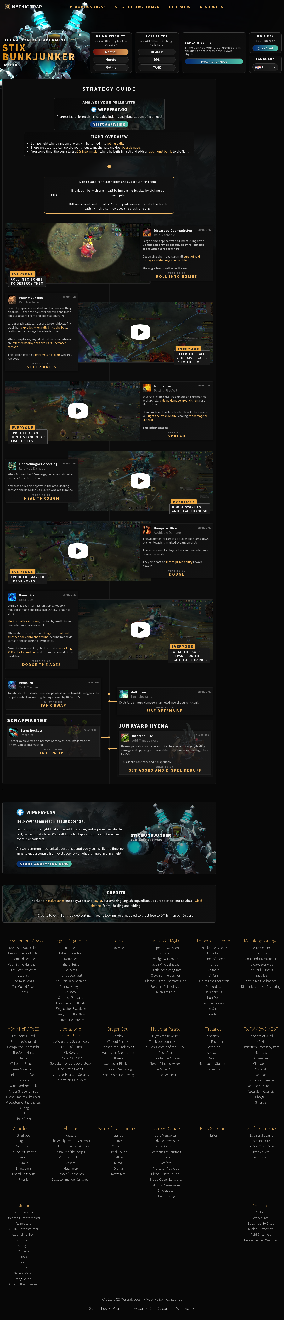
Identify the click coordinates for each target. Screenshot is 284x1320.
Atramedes (261, 1058)
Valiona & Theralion (260, 1086)
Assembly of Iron (23, 1235)
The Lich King (165, 1196)
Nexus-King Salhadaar (261, 981)
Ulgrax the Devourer (165, 1036)
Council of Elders (213, 959)
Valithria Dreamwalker (166, 1185)
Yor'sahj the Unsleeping (118, 1047)
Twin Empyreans (213, 1003)
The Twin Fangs (23, 981)
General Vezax (23, 1273)
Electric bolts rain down (23, 621)
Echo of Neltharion (71, 1174)
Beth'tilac (213, 1047)
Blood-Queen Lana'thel (166, 1180)
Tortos (213, 964)
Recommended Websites (260, 1240)
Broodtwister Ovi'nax (165, 1058)
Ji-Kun (213, 975)
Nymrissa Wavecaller (23, 948)
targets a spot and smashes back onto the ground (38, 635)
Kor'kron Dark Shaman (70, 981)
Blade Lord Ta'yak (23, 1075)
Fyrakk (23, 1180)
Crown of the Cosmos (165, 975)
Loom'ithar (260, 953)
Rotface (165, 1163)
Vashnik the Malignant (23, 964)
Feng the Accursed (23, 1042)
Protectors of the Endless (23, 1102)
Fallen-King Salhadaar (166, 964)
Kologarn (23, 1240)
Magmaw (260, 1053)
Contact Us (174, 1299)
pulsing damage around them (179, 400)
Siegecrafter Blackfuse (71, 1009)
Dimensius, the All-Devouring (261, 987)
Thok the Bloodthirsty (71, 1003)
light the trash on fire (162, 416)
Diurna (118, 1169)
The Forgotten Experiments (70, 1146)
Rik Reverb (70, 1052)
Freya (23, 1257)
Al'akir (261, 1042)
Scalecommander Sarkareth (70, 1180)
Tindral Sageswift (23, 1174)
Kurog (118, 1163)
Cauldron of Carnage (70, 1047)
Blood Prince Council (165, 1174)
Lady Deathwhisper (166, 1141)
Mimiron (23, 1251)
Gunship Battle (165, 1146)
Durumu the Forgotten (213, 981)
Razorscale (23, 1224)
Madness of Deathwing (118, 1075)
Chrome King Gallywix (71, 1080)
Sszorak (23, 975)
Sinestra (260, 1102)
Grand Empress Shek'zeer (23, 1097)
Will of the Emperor (23, 1064)
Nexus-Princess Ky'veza (166, 1064)
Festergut (165, 1157)
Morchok (118, 1036)
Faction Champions (260, 1146)
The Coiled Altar (23, 987)
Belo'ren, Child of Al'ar (166, 987)
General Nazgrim (70, 987)
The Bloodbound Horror (165, 1042)
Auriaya (23, 1246)
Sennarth (118, 1146)
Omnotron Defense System (260, 1047)
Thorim (23, 1262)
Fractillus (260, 975)
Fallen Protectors (70, 953)
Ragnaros (213, 1069)
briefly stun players (47, 355)
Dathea (118, 1157)
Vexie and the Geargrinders (71, 1041)
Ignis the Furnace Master (23, 1218)
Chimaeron (260, 1064)
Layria (97, 900)
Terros (118, 1141)
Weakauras (260, 1218)
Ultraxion (118, 1058)
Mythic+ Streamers (260, 1229)
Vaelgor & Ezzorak (165, 959)
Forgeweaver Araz (261, 964)
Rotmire (118, 948)
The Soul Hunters (261, 970)
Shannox (213, 1036)
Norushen (70, 959)
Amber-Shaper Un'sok (23, 1091)
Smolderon (23, 1169)
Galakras (71, 970)
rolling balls (115, 143)
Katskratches (55, 900)
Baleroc (213, 1058)
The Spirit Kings (23, 1053)
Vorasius (166, 953)
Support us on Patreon (107, 1308)
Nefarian (261, 1075)
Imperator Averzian (166, 948)
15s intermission (88, 151)
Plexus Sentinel (260, 948)
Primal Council (118, 1152)
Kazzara (70, 1135)
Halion (213, 1135)
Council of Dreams (23, 1152)
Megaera (213, 970)
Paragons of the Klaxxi (70, 1014)
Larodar (23, 1157)
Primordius (213, 987)
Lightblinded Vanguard (165, 970)
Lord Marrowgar (166, 1135)
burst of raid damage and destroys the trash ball (171, 258)
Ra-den (213, 1014)
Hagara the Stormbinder (118, 1053)
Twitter (137, 1308)
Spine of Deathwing (118, 1069)
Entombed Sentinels (23, 959)
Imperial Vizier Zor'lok (23, 1069)
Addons (261, 1212)
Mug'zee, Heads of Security (70, 1075)
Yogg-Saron (23, 1279)
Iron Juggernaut (71, 975)
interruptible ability (179, 562)
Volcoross (23, 1146)
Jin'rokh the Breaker (213, 948)
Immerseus (70, 948)
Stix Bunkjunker (71, 1058)
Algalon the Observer (23, 1284)
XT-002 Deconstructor (23, 1229)
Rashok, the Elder (71, 1157)
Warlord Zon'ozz (118, 1042)
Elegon (23, 1058)
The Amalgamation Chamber (70, 1141)
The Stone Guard (23, 1036)
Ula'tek (23, 992)
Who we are (185, 1308)
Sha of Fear (23, 1119)
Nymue (23, 1163)
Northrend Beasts (261, 1135)
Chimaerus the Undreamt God (165, 981)
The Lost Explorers (23, 970)
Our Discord (160, 1308)
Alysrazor (213, 1053)
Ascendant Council (261, 1091)
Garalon (23, 1080)
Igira (23, 1141)
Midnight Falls (165, 992)
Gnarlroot (23, 1135)
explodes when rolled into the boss (44, 327)
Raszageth (118, 1174)
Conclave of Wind (261, 1036)
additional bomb (160, 151)
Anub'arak (261, 1157)
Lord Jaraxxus (260, 1141)
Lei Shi (23, 1114)
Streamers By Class (261, 1224)
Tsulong (23, 1108)
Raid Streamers (260, 1235)
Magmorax (71, 1169)
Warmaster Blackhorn (118, 1064)
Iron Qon (213, 998)
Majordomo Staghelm (213, 1064)
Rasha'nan (165, 1053)
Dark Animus (213, 992)
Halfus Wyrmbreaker (261, 1080)
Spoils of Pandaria (70, 998)
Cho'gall (260, 1097)
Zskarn (70, 1163)
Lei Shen (213, 1009)
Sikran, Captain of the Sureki (165, 1047)
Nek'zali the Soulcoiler (23, 953)
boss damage (131, 147)
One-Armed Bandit (70, 1069)
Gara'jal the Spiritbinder (23, 1047)
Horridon (213, 953)
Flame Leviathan (23, 1212)
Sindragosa (165, 1191)
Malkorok (70, 992)
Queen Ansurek (165, 1075)
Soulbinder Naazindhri (260, 959)
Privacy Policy (153, 1299)
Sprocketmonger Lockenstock (70, 1063)
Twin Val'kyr (261, 1152)
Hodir (23, 1268)
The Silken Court (165, 1069)
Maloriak (261, 1069)
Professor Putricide (165, 1169)
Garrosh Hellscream (70, 1020)
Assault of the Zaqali (70, 1152)
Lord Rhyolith (213, 1042)
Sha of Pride (70, 964)
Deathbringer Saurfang (165, 1152)
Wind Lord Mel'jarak (23, 1086)
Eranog (118, 1135)
